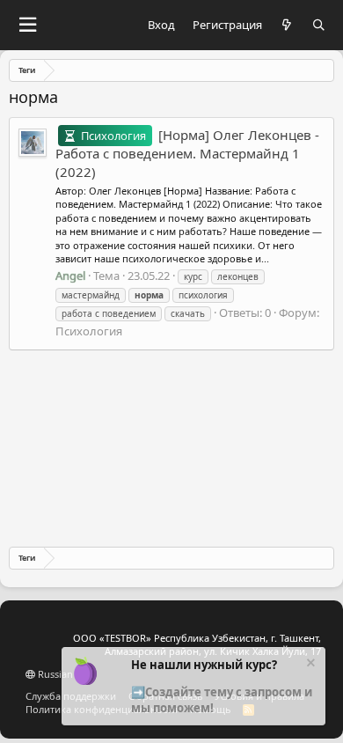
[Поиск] (319, 25)
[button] (27, 25)
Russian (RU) (64, 673)
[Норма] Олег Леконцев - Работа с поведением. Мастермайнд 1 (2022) (187, 153)
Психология (88, 331)
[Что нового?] (287, 25)
